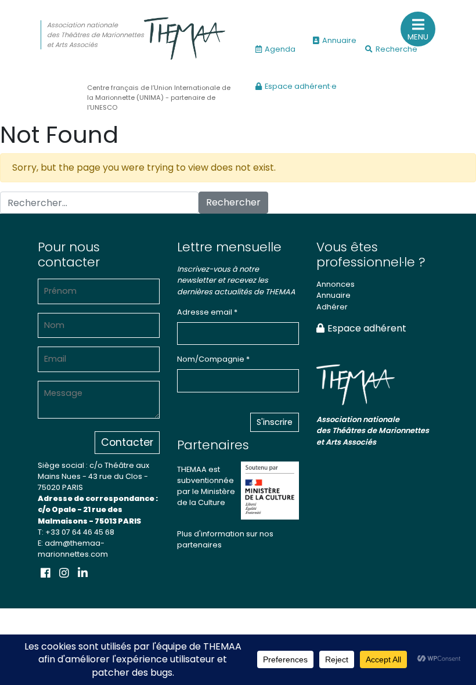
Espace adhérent (366, 328)
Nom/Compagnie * (213, 359)
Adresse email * (207, 312)
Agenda (280, 49)
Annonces (335, 284)
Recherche (396, 49)
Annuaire (339, 40)
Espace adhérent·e (301, 86)
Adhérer (332, 307)
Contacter (127, 442)
